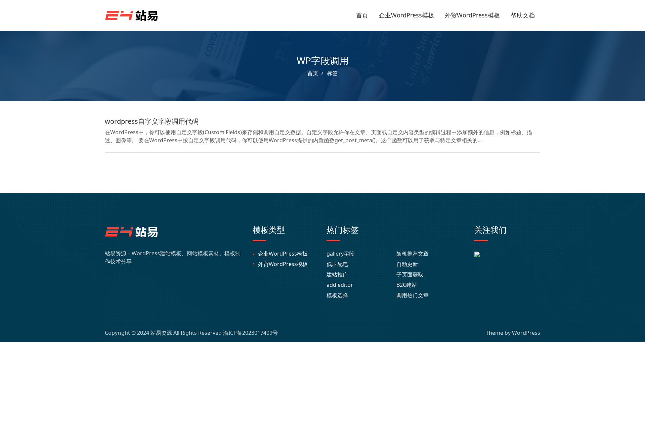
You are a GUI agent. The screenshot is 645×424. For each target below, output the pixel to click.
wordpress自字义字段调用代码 (152, 121)
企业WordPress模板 (406, 15)
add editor (340, 284)
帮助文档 (523, 15)
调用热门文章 (412, 295)
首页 (362, 15)
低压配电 (337, 264)
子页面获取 (409, 274)
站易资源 (161, 332)
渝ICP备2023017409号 (250, 332)
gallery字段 (340, 253)
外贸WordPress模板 (472, 15)
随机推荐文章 (412, 253)
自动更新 (407, 264)
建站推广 (337, 274)
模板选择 (337, 295)
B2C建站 (406, 284)
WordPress (526, 332)
